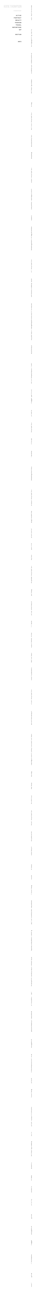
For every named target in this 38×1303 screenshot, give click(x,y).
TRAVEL (18, 25)
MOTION (18, 34)
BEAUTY (18, 20)
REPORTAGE (16, 27)
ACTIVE (18, 15)
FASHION (18, 22)
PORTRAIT (17, 18)
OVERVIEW (17, 10)
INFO (19, 41)
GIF (20, 29)
